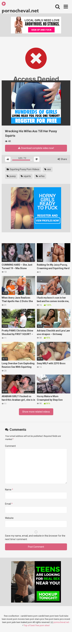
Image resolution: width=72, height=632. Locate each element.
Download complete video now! (37, 148)
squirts (27, 176)
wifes (41, 176)
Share (63, 159)
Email (9, 503)
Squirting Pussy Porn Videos (24, 169)
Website (9, 518)
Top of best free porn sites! (37, 625)
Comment (10, 446)
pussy (12, 176)
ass (49, 169)
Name (9, 489)
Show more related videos (36, 411)
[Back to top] (65, 625)
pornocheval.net (20, 10)
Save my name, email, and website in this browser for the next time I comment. (35, 537)
